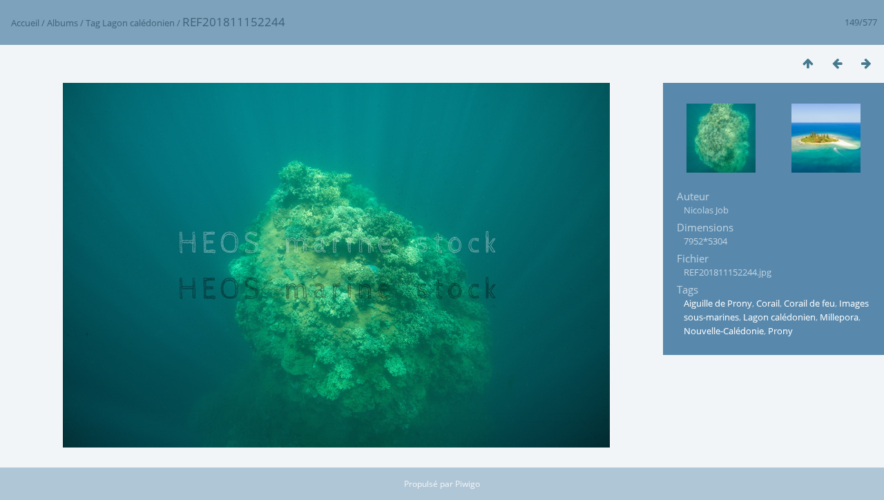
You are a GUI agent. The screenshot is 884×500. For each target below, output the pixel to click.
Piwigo (467, 484)
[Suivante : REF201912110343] (866, 63)
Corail (768, 303)
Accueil (25, 23)
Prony (780, 331)
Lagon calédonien (138, 23)
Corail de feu (809, 303)
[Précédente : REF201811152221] (837, 63)
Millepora (839, 317)
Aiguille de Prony (718, 303)
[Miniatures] (808, 63)
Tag (93, 23)
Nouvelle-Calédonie (724, 331)
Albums (62, 23)
